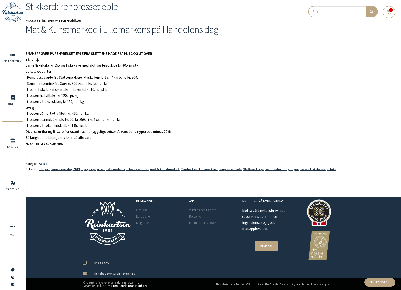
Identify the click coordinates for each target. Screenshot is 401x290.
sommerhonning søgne (282, 169)
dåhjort (44, 169)
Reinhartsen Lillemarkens (199, 169)
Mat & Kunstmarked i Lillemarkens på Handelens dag (122, 29)
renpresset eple (230, 169)
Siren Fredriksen (70, 20)
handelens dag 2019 (65, 169)
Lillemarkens (115, 169)
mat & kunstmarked (164, 169)
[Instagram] (12, 277)
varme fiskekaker (312, 169)
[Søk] (371, 11)
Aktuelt (44, 164)
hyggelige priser (93, 169)
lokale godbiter (137, 169)
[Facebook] (12, 270)
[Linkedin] (12, 284)
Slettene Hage (253, 169)
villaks (331, 169)
